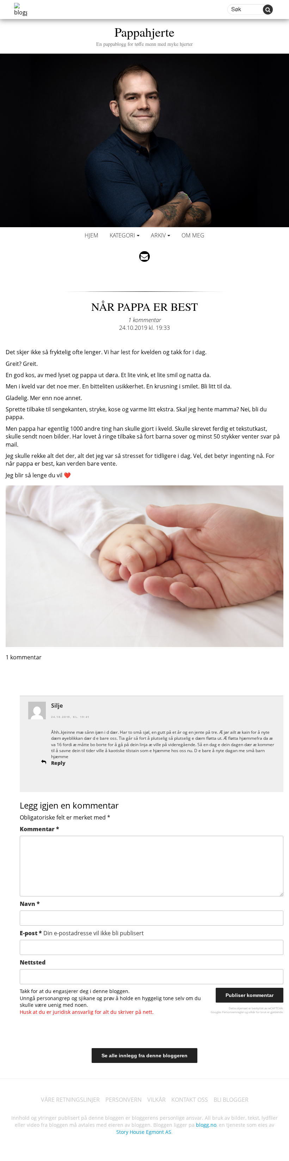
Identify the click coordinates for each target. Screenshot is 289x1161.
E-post (82, 933)
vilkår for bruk (257, 1012)
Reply (58, 763)
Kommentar (39, 829)
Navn (30, 904)
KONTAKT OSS (189, 1099)
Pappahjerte (144, 35)
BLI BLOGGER (231, 1099)
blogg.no (206, 1124)
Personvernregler (233, 1012)
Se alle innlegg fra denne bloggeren (144, 1055)
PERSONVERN (123, 1099)
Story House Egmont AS (143, 1132)
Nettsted (32, 962)
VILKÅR (156, 1099)
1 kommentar (144, 320)
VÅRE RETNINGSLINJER (70, 1099)
